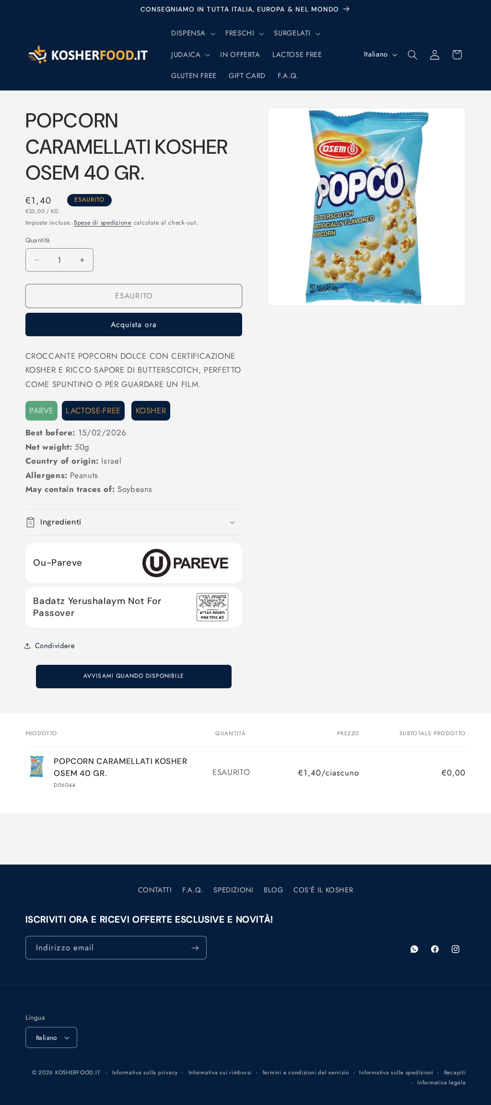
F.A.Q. (192, 890)
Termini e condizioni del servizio (305, 1072)
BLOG (273, 890)
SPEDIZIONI (233, 890)
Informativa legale (441, 1082)
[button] (192, 33)
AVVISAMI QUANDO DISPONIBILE (133, 676)
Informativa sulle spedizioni (396, 1072)
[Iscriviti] (195, 947)
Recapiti (455, 1072)
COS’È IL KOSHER (323, 890)
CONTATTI (155, 890)
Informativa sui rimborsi (220, 1072)
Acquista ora (134, 324)
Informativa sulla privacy (145, 1072)
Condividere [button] (55, 645)
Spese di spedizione (102, 222)
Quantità (37, 240)
